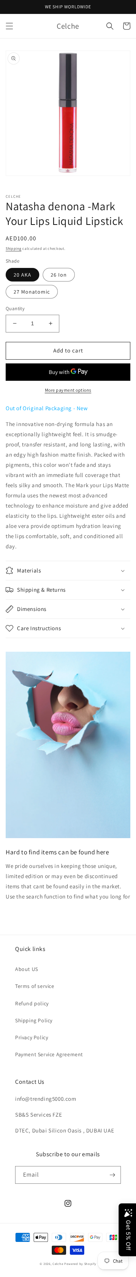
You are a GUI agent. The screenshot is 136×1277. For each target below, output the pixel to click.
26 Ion (59, 274)
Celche (58, 1264)
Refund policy (32, 1003)
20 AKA (22, 274)
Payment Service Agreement (49, 1054)
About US (26, 969)
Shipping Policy (34, 1020)
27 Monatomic (32, 291)
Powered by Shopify (80, 1264)
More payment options (68, 390)
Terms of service (34, 986)
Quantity (15, 308)
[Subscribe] (112, 1175)
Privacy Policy (31, 1037)
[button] (9, 26)
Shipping (14, 248)
